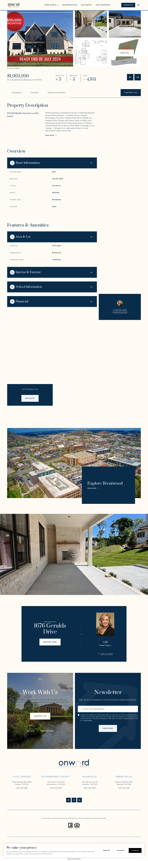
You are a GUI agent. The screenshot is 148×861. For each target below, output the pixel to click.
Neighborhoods (69, 5)
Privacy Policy (88, 720)
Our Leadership (103, 5)
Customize (120, 850)
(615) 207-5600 (121, 310)
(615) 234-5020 (56, 788)
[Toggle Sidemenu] (138, 5)
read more (91, 488)
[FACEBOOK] (68, 800)
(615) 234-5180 (47, 731)
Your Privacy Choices (74, 858)
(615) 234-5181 (123, 788)
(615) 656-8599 (90, 788)
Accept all (135, 850)
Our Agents (86, 5)
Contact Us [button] (128, 5)
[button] (131, 92)
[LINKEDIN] (79, 800)
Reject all (106, 850)
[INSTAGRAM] (74, 800)
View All (124, 53)
